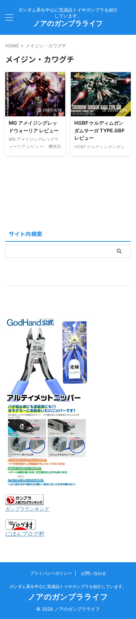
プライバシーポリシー (51, 573)
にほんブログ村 (24, 533)
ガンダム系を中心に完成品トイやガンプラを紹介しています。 (68, 586)
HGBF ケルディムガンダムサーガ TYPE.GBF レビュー (99, 130)
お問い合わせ (93, 573)
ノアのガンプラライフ (68, 23)
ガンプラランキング (27, 509)
